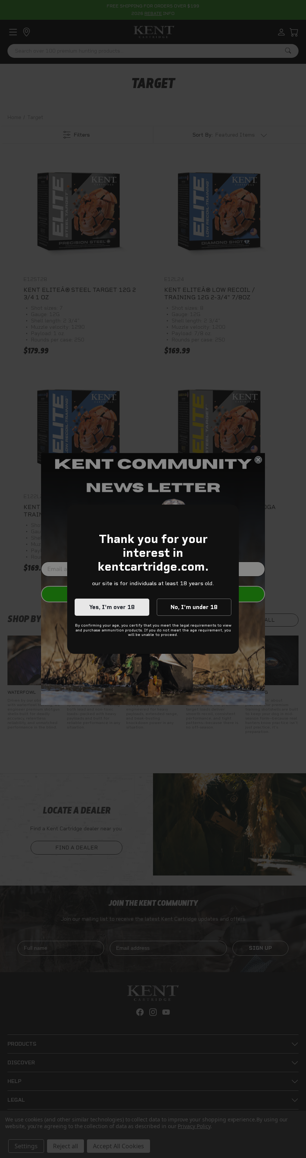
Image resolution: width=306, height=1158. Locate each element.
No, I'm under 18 (194, 607)
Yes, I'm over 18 (112, 607)
